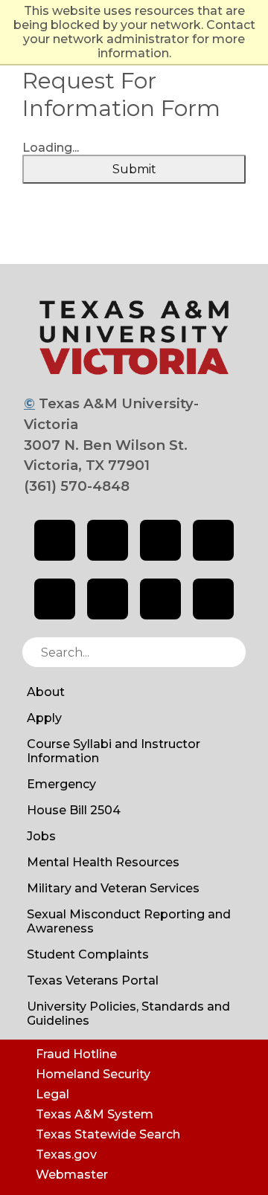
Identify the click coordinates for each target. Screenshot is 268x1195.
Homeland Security (93, 1074)
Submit (134, 169)
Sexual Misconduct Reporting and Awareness (129, 921)
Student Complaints (88, 954)
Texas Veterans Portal (93, 980)
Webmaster (72, 1174)
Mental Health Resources (103, 862)
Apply (44, 718)
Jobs (41, 836)
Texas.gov (66, 1154)
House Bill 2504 (74, 810)
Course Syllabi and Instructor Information (113, 751)
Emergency (61, 784)
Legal (52, 1094)
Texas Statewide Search (108, 1134)
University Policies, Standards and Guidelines (128, 1013)
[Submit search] (227, 652)
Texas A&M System (94, 1114)
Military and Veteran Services (113, 888)
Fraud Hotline (76, 1054)
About (46, 692)
